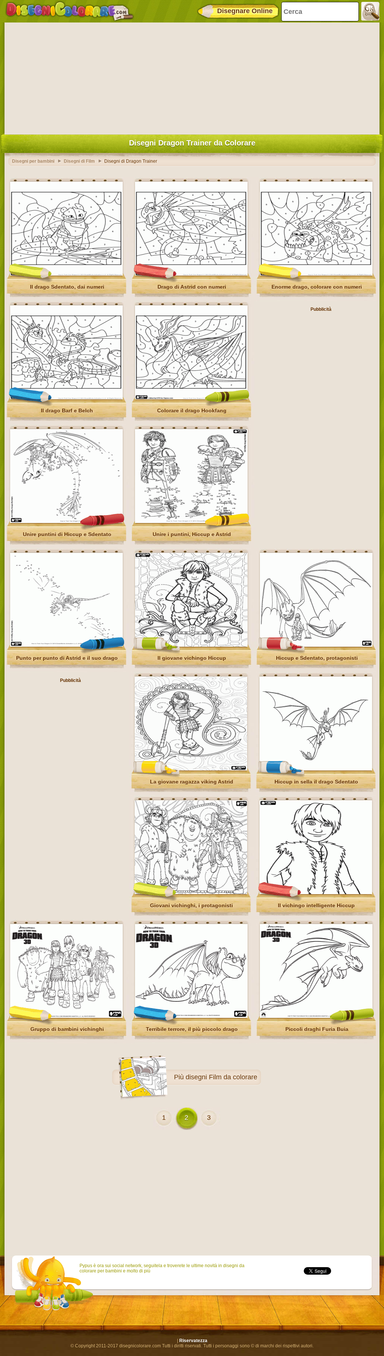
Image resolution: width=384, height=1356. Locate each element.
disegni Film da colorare (221, 1077)
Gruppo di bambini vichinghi (67, 1029)
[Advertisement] (192, 76)
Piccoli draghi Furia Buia (316, 1029)
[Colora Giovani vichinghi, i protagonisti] (191, 892)
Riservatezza (193, 1340)
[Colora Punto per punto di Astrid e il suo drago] (66, 645)
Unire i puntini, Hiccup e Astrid (192, 534)
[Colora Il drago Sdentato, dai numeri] (66, 274)
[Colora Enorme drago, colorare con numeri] (316, 274)
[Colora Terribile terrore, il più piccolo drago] (191, 1016)
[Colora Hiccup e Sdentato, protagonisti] (316, 645)
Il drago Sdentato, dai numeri (67, 287)
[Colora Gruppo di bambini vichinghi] (66, 1016)
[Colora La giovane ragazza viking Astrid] (191, 769)
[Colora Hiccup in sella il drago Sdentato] (316, 769)
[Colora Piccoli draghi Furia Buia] (316, 1016)
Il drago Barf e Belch (67, 411)
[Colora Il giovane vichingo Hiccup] (191, 645)
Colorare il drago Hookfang (191, 411)
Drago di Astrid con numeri (192, 287)
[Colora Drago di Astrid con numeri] (191, 274)
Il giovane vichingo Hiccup (192, 658)
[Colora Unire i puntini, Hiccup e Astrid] (191, 521)
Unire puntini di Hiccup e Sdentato (67, 534)
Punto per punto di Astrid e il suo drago (67, 658)
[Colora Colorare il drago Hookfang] (191, 397)
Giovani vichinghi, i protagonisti (191, 905)
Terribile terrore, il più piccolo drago (192, 1029)
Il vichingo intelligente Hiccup (316, 905)
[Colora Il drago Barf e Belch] (66, 397)
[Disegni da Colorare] (69, 11)
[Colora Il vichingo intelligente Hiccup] (316, 892)
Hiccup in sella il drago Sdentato (316, 782)
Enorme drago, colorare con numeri (317, 287)
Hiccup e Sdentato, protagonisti (317, 658)
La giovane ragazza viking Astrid (191, 782)
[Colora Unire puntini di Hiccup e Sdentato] (66, 521)
